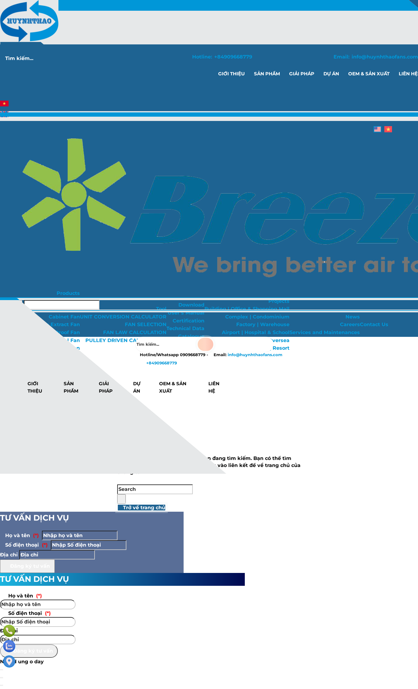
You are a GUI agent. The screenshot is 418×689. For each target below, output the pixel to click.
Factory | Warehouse (262, 324)
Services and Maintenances (324, 332)
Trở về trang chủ (143, 507)
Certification (188, 321)
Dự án (136, 387)
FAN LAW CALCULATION (134, 332)
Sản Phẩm (71, 387)
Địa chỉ (9, 555)
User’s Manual (186, 313)
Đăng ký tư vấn (29, 566)
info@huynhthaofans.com (385, 57)
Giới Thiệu (35, 387)
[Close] (1, 677)
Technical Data (185, 328)
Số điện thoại (26, 545)
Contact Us (374, 324)
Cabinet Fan (64, 317)
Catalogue (191, 336)
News (352, 317)
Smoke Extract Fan (55, 324)
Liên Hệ (213, 387)
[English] (4, 117)
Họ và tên (21, 535)
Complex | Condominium (257, 317)
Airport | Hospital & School (255, 332)
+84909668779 (233, 57)
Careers (350, 324)
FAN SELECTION (145, 324)
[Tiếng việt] (4, 106)
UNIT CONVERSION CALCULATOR (123, 317)
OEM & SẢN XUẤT (172, 387)
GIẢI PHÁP (106, 387)
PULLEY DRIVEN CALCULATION (125, 340)
